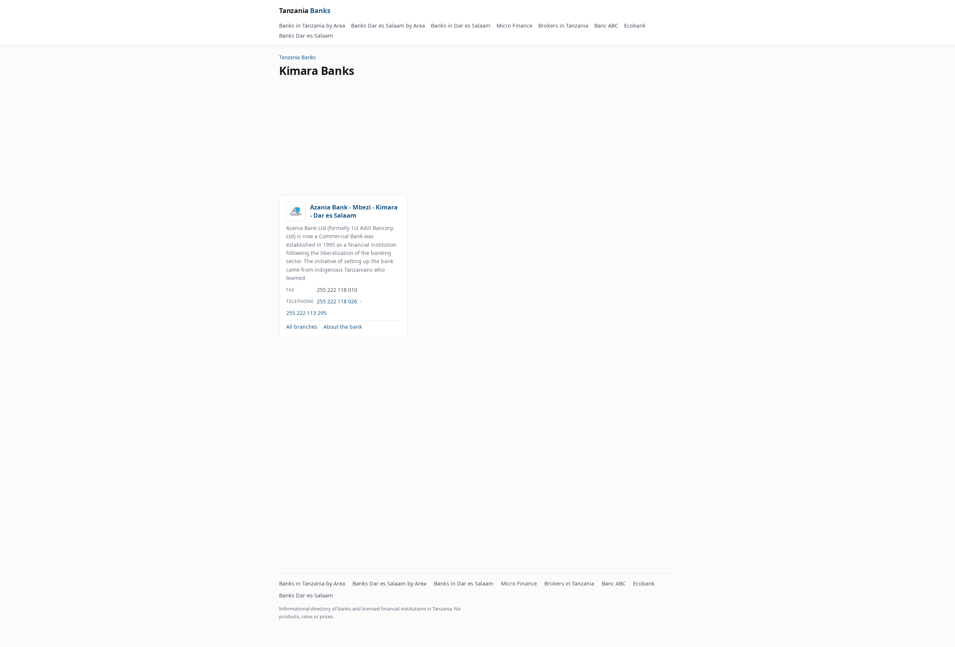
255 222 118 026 (337, 301)
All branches (301, 326)
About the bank (342, 326)
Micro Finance (514, 25)
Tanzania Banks (297, 57)
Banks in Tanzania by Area (312, 25)
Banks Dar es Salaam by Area (388, 25)
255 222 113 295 (306, 312)
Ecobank (635, 25)
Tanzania (305, 10)
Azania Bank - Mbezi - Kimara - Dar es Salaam (354, 211)
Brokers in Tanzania (563, 25)
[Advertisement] (477, 136)
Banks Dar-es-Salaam (306, 35)
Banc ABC (606, 25)
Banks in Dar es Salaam (461, 25)
